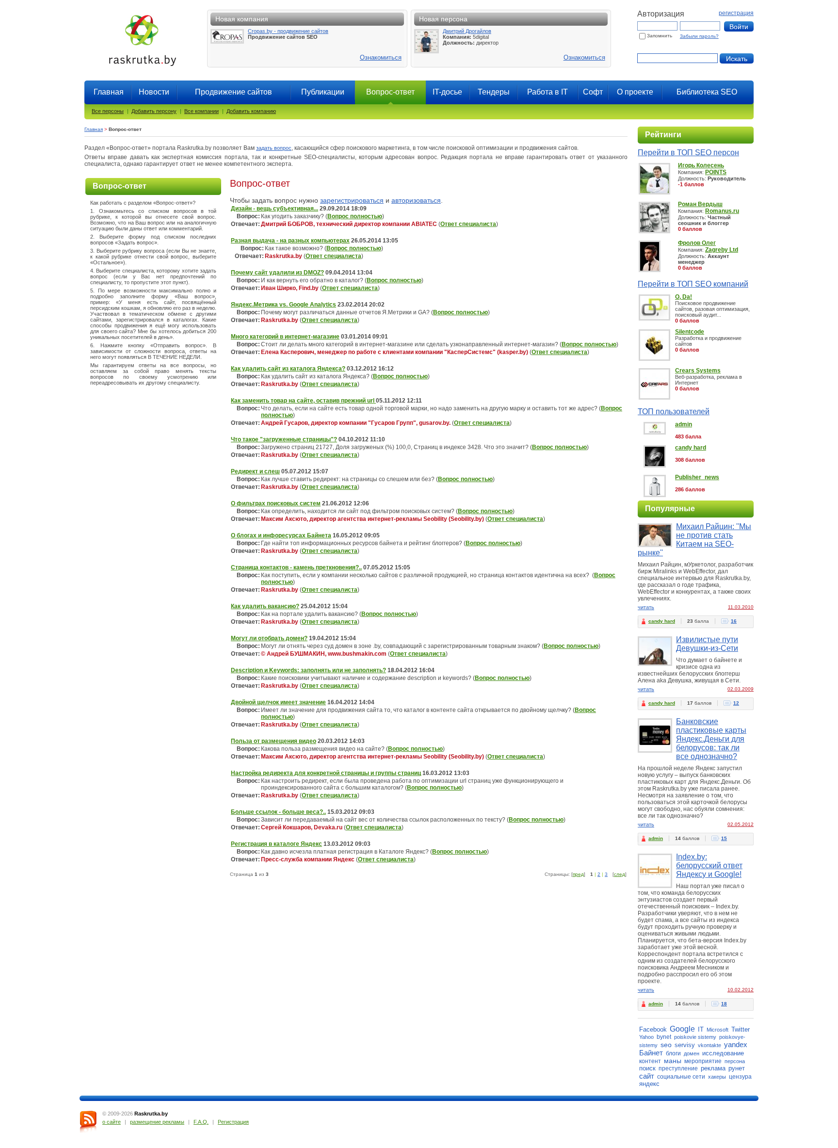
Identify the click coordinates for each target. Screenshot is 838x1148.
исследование (723, 1053)
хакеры (717, 1077)
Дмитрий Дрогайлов (467, 31)
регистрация (736, 13)
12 (736, 703)
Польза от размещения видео (273, 741)
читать (646, 607)
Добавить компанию (251, 111)
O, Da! (683, 296)
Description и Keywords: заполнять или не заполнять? (308, 670)
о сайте (111, 1122)
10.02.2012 (740, 989)
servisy (685, 1045)
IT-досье (447, 92)
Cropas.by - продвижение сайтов (288, 31)
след (619, 874)
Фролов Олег (697, 243)
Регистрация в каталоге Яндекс (276, 844)
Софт (593, 92)
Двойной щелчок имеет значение (278, 702)
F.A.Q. (201, 1122)
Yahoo (646, 1037)
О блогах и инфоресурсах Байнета (281, 535)
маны (672, 1061)
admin (683, 424)
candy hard (690, 447)
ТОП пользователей (673, 411)
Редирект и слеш (255, 471)
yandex (735, 1044)
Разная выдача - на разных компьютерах (290, 240)
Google (682, 1029)
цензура (740, 1076)
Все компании (201, 111)
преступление (678, 1068)
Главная (109, 92)
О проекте (635, 92)
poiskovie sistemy (695, 1037)
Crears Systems (698, 370)
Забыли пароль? (699, 36)
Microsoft (717, 1030)
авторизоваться (416, 200)
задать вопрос (273, 148)
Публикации (322, 92)
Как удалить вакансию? (265, 606)
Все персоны (108, 111)
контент (650, 1061)
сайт (646, 1076)
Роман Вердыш (700, 204)
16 (734, 621)
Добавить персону (154, 111)
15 (724, 838)
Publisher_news (697, 477)
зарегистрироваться (352, 200)
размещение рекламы (157, 1122)
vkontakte (709, 1045)
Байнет (651, 1053)
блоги (673, 1053)
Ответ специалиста (468, 224)
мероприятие (703, 1061)
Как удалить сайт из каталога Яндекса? (288, 368)
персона (735, 1061)
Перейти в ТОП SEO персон (688, 152)
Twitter (740, 1029)
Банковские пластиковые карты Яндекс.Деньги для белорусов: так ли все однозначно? (711, 738)
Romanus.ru (722, 211)
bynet (664, 1037)
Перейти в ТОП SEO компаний (693, 284)
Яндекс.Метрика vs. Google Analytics (283, 304)
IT (701, 1029)
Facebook (653, 1029)
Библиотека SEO (707, 92)
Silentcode (689, 331)
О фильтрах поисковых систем (276, 503)
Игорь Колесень (701, 165)
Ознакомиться (381, 57)
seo (666, 1045)
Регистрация (233, 1122)
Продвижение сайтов (233, 92)
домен (691, 1053)
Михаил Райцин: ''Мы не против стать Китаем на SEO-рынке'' (694, 539)
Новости (154, 92)
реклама (713, 1068)
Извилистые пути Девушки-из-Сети (707, 643)
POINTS (715, 172)
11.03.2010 (741, 607)
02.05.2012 (740, 824)
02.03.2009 (740, 689)
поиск (647, 1068)
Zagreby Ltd (721, 249)
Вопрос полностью (354, 216)
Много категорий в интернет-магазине (285, 336)
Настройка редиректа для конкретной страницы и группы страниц (326, 773)
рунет (736, 1068)
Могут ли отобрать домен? (269, 638)
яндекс (649, 1083)
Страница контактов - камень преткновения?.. (296, 567)
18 (724, 1003)
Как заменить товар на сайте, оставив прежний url (303, 400)
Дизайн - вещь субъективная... (274, 208)
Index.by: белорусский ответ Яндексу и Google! (709, 865)
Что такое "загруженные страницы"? (284, 439)
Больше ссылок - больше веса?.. (278, 811)
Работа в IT (547, 92)
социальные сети (681, 1076)
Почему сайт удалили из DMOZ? (277, 272)
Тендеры (494, 92)
